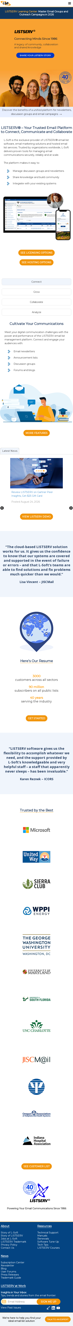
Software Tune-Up (48, 1241)
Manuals (42, 1235)
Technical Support (47, 1232)
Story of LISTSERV (12, 1235)
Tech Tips (42, 1244)
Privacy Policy (9, 1244)
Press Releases (10, 1274)
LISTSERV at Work (13, 1285)
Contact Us (7, 1247)
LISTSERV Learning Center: (21, 11)
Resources (44, 1226)
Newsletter (7, 1265)
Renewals (43, 1238)
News (4, 1256)
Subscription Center (12, 1262)
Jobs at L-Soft (9, 1238)
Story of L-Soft (9, 1232)
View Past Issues (11, 1307)
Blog (3, 1268)
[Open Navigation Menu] (69, 3)
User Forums (8, 1271)
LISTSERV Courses (48, 1247)
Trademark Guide (11, 1277)
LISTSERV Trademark (13, 1241)
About (5, 1226)
